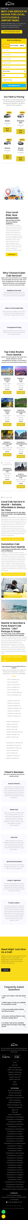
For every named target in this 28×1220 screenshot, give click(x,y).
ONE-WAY (6, 45)
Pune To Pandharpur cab (14, 695)
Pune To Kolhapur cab (13, 687)
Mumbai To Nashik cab (14, 706)
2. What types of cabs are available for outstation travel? (14, 1003)
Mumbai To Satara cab (14, 716)
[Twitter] (12, 1205)
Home (14, 1062)
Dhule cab (15, 1112)
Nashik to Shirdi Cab (14, 1079)
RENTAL (22, 45)
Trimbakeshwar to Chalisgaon (14, 1175)
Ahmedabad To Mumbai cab (15, 743)
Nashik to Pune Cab (14, 1077)
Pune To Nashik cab (12, 682)
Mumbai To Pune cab (13, 700)
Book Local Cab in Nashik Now (13, 539)
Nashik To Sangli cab (12, 727)
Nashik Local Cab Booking (15, 1070)
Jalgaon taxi (14, 1110)
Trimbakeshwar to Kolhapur (14, 1131)
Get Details (11, 254)
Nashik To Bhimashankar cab (15, 732)
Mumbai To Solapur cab (14, 713)
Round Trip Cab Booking (14, 1090)
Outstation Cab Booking (15, 1072)
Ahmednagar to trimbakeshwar (15, 1119)
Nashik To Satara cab (12, 737)
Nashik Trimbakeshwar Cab (14, 1105)
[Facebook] (8, 1205)
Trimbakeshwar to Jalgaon (14, 1146)
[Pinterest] (20, 1205)
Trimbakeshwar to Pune (14, 1126)
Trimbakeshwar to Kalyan (15, 1179)
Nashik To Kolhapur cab (13, 734)
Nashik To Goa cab (12, 729)
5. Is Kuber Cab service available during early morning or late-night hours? (14, 1024)
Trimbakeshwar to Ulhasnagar (14, 1158)
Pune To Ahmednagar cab (14, 692)
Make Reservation (14, 85)
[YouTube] (17, 1205)
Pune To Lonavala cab (13, 684)
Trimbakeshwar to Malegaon (15, 1148)
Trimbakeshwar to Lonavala (14, 1155)
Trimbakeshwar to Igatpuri (15, 1165)
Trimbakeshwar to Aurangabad (14, 1136)
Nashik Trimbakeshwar (15, 1102)
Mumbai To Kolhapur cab (15, 708)
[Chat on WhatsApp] (3, 1212)
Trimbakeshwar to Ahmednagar (15, 1138)
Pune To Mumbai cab (13, 679)
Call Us (6, 970)
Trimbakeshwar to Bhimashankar (15, 1153)
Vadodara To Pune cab (13, 755)
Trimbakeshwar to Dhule (14, 1150)
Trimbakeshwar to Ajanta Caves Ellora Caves (14, 1189)
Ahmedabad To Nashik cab (14, 748)
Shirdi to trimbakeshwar (14, 1114)
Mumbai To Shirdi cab (14, 703)
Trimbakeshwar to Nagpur (15, 1167)
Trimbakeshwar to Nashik (15, 1122)
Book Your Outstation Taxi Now (13, 574)
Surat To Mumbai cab (13, 750)
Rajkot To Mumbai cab (13, 758)
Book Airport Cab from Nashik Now (13, 658)
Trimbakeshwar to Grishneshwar (15, 1187)
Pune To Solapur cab (13, 690)
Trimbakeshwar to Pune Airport (14, 1141)
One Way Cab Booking (14, 1093)
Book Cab (15, 1065)
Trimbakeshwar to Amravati (14, 1170)
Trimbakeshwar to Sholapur (14, 1134)
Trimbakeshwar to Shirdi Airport (14, 1184)
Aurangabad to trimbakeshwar (14, 1117)
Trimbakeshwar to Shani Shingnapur (15, 1182)
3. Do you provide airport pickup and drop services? (13, 1010)
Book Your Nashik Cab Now (12, 32)
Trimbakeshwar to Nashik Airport (15, 1124)
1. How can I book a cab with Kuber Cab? (14, 996)
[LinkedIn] (15, 1205)
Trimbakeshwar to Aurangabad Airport (15, 1143)
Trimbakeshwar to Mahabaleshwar (14, 1129)
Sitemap (14, 1084)
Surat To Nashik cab (12, 753)
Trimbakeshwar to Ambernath (15, 1162)
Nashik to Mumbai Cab (14, 1074)
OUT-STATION (14, 45)
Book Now (7, 129)
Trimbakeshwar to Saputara (15, 1177)
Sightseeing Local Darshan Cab (15, 1098)
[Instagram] (10, 1205)
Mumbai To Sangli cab (14, 711)
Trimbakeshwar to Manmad (14, 1172)
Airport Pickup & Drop (15, 1067)
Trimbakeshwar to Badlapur (14, 1160)
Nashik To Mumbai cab (13, 721)
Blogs (14, 1082)
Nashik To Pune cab (12, 724)
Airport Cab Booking (14, 1100)
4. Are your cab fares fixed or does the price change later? (13, 1017)
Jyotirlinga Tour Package (15, 1107)
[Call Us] (3, 1216)
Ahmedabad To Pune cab (14, 745)
